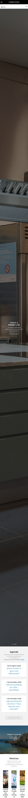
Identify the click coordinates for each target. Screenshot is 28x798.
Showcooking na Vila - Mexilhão (14, 687)
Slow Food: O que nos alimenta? (14, 671)
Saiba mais (14, 738)
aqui (22, 659)
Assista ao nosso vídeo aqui (14, 327)
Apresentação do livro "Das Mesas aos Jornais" (14, 705)
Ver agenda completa (14, 717)
